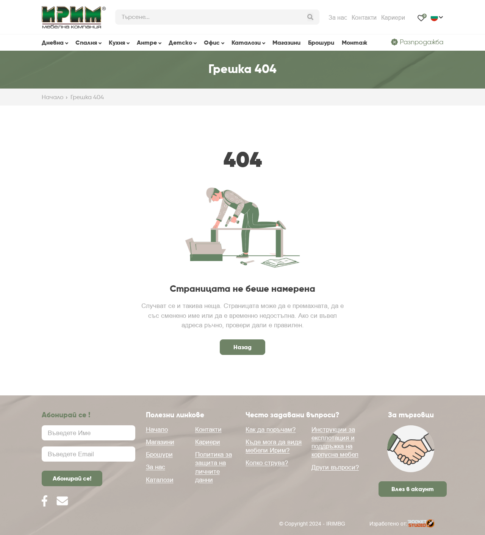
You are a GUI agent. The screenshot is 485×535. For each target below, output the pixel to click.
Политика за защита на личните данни (213, 467)
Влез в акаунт (412, 489)
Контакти (364, 17)
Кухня (117, 42)
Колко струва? (267, 462)
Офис (212, 42)
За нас (338, 17)
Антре (147, 42)
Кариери (393, 17)
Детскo (180, 42)
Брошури (321, 42)
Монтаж (354, 42)
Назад (242, 347)
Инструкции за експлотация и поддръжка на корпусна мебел (334, 442)
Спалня (86, 42)
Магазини (286, 42)
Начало (53, 97)
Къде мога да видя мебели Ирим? (274, 446)
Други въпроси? (335, 467)
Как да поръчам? (271, 429)
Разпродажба (421, 42)
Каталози (246, 42)
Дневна (53, 42)
